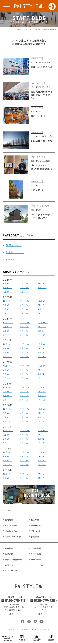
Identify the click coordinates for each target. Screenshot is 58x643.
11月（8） (25, 366)
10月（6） (43, 301)
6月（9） (7, 417)
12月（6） (8, 344)
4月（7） (42, 331)
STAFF (10, 259)
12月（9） (8, 474)
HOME (8, 510)
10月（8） (43, 431)
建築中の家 (36, 525)
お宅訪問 (35, 537)
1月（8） (42, 465)
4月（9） (42, 439)
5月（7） (7, 287)
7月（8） (24, 478)
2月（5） (24, 400)
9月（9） (7, 435)
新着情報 (9, 520)
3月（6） (7, 356)
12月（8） (8, 301)
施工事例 (35, 520)
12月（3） (8, 409)
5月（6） (24, 309)
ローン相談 (36, 559)
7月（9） (42, 413)
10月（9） (43, 452)
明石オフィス (14, 245)
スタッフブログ (30, 29)
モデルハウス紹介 (13, 537)
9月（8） (7, 413)
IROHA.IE (35, 531)
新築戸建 (9, 554)
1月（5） (42, 378)
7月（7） (42, 327)
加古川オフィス (15, 252)
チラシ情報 (36, 554)
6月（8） (7, 352)
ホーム (19, 29)
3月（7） (42, 287)
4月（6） (24, 287)
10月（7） (43, 387)
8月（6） (24, 348)
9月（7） (7, 305)
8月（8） (24, 413)
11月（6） (25, 301)
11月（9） (25, 431)
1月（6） (24, 292)
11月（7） (25, 387)
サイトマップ (11, 571)
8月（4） (7, 283)
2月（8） (24, 421)
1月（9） (42, 421)
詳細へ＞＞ (15, 614)
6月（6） (7, 331)
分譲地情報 (36, 548)
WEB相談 (9, 565)
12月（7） (8, 322)
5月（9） (24, 417)
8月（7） (24, 305)
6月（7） (42, 283)
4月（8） (42, 417)
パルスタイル (11, 531)
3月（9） (7, 421)
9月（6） (7, 348)
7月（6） (24, 283)
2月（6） (7, 292)
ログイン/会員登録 (13, 559)
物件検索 (9, 548)
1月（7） (42, 313)
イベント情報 (11, 525)
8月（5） (7, 478)
